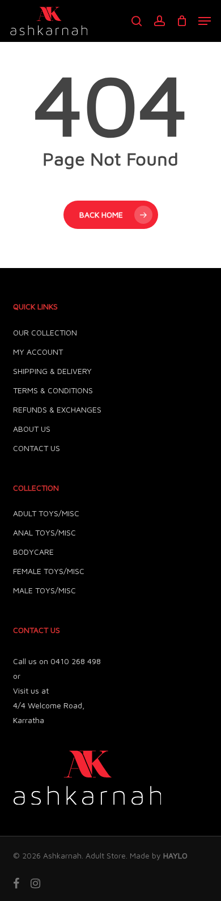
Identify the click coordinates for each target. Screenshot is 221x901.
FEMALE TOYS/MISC (48, 571)
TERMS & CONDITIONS (53, 390)
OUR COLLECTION (45, 332)
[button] (204, 21)
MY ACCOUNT (38, 351)
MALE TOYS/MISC (44, 590)
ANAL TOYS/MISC (44, 532)
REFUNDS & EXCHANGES (57, 409)
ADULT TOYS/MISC (46, 513)
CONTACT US (36, 448)
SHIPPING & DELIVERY (52, 371)
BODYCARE (33, 551)
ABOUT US (31, 429)
